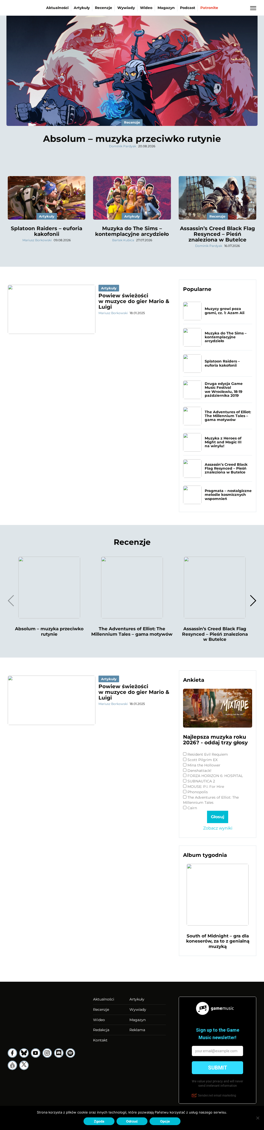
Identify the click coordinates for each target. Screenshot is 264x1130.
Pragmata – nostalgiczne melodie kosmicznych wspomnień (228, 494)
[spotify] (70, 1053)
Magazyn (166, 7)
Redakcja (101, 1030)
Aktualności (57, 7)
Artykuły (82, 7)
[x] (24, 1065)
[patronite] (12, 1065)
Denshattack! (199, 770)
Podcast (187, 7)
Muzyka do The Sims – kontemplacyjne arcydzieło (132, 231)
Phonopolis (197, 792)
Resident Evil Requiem (207, 754)
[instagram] (47, 1053)
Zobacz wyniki (217, 828)
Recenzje (103, 7)
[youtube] (35, 1053)
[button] (252, 600)
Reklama (137, 1030)
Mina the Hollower (203, 765)
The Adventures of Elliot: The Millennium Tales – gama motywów (228, 416)
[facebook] (12, 1053)
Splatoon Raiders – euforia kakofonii (46, 231)
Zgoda (99, 1121)
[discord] (58, 1053)
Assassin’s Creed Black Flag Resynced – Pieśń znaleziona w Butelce (217, 234)
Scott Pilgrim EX (202, 759)
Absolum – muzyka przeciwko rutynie (132, 138)
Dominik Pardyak (122, 146)
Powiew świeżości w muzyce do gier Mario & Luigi (133, 301)
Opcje (165, 1121)
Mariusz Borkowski (37, 240)
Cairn (192, 808)
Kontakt (100, 1040)
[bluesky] (24, 1053)
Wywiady (126, 7)
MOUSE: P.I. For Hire (205, 786)
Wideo (146, 7)
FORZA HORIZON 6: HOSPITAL (215, 775)
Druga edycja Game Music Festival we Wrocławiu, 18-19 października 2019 (224, 389)
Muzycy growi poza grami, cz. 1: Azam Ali (224, 310)
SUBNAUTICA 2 (201, 781)
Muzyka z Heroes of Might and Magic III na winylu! (223, 442)
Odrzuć (132, 1121)
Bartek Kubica (123, 240)
